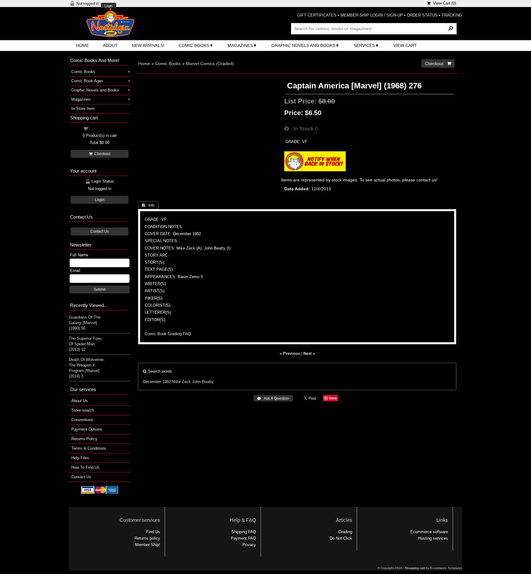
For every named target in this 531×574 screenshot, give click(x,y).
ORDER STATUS (422, 15)
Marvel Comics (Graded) (210, 63)
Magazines (240, 45)
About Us (79, 400)
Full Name (79, 255)
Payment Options (86, 429)
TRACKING (452, 15)
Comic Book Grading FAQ (168, 334)
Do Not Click (341, 538)
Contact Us (99, 231)
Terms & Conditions (88, 448)
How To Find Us (85, 467)
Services (364, 45)
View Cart (405, 45)
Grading (345, 531)
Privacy (249, 544)
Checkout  (438, 63)
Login (108, 6)
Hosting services (433, 538)
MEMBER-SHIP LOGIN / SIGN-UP (371, 15)
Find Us (153, 531)
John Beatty (203, 381)
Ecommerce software (429, 531)
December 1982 (157, 381)
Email (75, 270)
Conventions (82, 419)
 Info (148, 205)
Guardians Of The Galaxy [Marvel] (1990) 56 (84, 323)
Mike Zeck (181, 381)
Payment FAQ (243, 538)
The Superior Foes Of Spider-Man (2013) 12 (85, 344)
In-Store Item (83, 108)
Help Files (80, 458)
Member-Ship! (147, 544)
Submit (99, 289)
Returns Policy (84, 438)
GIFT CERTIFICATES (316, 15)
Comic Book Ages (87, 81)
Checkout (101, 154)
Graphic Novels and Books (303, 45)
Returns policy (147, 538)
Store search (82, 410)
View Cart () (443, 3)
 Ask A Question (273, 398)
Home (82, 45)
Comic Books (194, 45)
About (110, 45)
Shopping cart (103, 128)
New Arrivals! (148, 45)
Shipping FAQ (243, 531)
